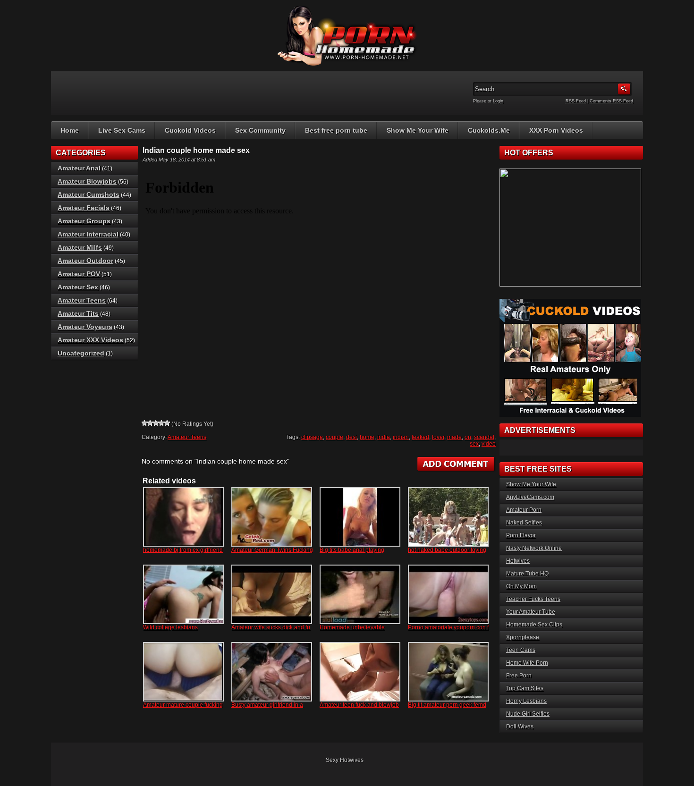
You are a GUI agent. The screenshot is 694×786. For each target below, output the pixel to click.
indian (401, 437)
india (383, 437)
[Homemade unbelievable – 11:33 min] (360, 594)
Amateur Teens (187, 437)
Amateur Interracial (88, 234)
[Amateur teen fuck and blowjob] (360, 671)
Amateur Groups (84, 221)
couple (334, 437)
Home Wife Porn (527, 662)
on (468, 437)
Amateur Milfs (80, 247)
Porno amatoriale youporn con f (448, 627)
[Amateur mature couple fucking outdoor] (183, 671)
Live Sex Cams (121, 130)
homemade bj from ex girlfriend (183, 550)
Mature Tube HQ (527, 573)
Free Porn (519, 675)
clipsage (312, 437)
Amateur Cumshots (88, 194)
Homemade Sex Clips (534, 624)
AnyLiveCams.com (530, 497)
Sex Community (260, 130)
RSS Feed (576, 101)
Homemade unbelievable (352, 627)
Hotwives (518, 561)
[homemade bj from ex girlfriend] (183, 517)
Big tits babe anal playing (352, 550)
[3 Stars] (156, 423)
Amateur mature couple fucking (183, 704)
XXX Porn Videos (556, 130)
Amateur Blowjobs (87, 181)
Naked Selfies (524, 522)
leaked (420, 437)
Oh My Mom (521, 586)
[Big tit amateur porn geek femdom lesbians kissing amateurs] (448, 671)
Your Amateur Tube (530, 612)
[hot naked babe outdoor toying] (448, 517)
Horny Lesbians (526, 701)
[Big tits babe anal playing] (360, 517)
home (367, 437)
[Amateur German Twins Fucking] (271, 517)
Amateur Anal (79, 168)
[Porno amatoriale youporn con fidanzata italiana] (448, 594)
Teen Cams (520, 650)
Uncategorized (81, 353)
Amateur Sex (78, 287)
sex (474, 443)
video (489, 443)
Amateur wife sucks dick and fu (270, 627)
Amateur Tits (78, 313)
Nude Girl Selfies (528, 713)
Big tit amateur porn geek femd (447, 704)
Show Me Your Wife (418, 130)
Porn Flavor (521, 535)
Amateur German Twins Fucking (272, 550)
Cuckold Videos (190, 130)
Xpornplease (522, 637)
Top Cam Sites (524, 688)
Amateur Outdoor (85, 260)
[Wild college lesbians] (183, 594)
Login (498, 101)
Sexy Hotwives (345, 760)
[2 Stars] (150, 423)
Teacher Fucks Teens (533, 599)
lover (438, 437)
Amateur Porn (524, 510)
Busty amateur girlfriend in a (267, 704)
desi (351, 437)
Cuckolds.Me (489, 130)
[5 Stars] (167, 423)
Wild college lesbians (170, 627)
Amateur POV (79, 274)
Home (69, 130)
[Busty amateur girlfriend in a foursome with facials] (271, 671)
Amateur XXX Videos (90, 340)
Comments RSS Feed (611, 101)
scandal (484, 437)
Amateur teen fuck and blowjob (359, 704)
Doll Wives (519, 726)
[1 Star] (144, 423)
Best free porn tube (336, 130)
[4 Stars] (161, 423)
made (454, 437)
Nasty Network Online (534, 548)
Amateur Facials (84, 207)
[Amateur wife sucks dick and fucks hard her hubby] (271, 594)
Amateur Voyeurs (85, 326)
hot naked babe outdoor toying (447, 550)
